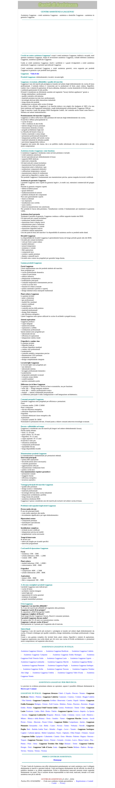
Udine (83, 708)
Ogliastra (66, 733)
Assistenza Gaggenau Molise (82, 662)
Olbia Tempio (75, 733)
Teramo (82, 693)
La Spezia (90, 711)
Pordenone (69, 708)
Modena (63, 704)
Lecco (78, 715)
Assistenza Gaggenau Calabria (82, 651)
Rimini (29, 708)
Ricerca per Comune (29, 689)
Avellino (53, 700)
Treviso (23, 751)
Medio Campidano (48, 733)
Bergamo (50, 715)
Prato (29, 744)
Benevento (61, 700)
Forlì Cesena (53, 704)
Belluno (76, 747)
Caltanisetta (48, 736)
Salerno (82, 700)
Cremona (71, 715)
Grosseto (60, 740)
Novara (59, 726)
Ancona (85, 718)
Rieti (42, 711)
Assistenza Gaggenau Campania (35, 655)
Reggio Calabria (88, 697)
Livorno (68, 740)
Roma (48, 711)
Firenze (52, 740)
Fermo (29, 722)
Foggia (59, 729)
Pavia (48, 718)
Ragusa (83, 736)
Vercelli (81, 726)
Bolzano (68, 744)
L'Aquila (67, 693)
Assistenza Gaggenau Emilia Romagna (67, 655)
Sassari (91, 733)
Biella (46, 726)
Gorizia (61, 708)
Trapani (23, 740)
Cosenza (71, 697)
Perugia (23, 747)
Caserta (69, 700)
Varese (62, 718)
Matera (31, 697)
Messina (69, 736)
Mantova (90, 715)
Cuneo (52, 726)
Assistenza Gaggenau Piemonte (33, 665)
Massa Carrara (83, 740)
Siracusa (90, 736)
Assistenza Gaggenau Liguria (80, 658)
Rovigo (90, 747)
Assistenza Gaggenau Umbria (43, 673)
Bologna (38, 704)
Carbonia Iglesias (34, 733)
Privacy (62, 783)
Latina (37, 711)
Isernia (82, 722)
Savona (24, 715)
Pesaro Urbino (47, 722)
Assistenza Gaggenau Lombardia (32, 662)
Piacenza (76, 704)
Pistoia (23, 744)
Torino (66, 726)
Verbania (74, 726)
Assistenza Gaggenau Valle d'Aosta (70, 673)
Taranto (73, 729)
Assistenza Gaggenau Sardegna (82, 665)
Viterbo (54, 711)
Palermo (76, 736)
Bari (28, 729)
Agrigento (39, 736)
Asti (40, 726)
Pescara (75, 693)
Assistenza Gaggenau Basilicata (57, 651)
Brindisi (52, 729)
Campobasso (73, 722)
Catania (56, 736)
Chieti (61, 693)
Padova (83, 747)
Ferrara (45, 704)
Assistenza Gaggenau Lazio (57, 658)
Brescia (57, 715)
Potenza (38, 697)
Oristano (85, 733)
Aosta (55, 747)
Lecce (66, 729)
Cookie (54, 783)
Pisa (91, 740)
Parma (69, 704)
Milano (23, 718)
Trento (75, 744)
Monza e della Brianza (36, 718)
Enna (62, 736)
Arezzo (46, 740)
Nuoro (58, 733)
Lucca (74, 740)
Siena (35, 744)
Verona (37, 751)
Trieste (76, 708)
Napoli (75, 700)
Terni (30, 747)
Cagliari (23, 733)
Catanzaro (62, 697)
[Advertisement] (57, 36)
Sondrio (55, 718)
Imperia (83, 711)
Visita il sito (34, 74)
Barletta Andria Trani (40, 729)
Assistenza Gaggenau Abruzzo (32, 651)
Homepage (57, 760)
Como (64, 715)
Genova (76, 711)
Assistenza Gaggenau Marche (58, 662)
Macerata (37, 722)
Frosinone (29, 711)
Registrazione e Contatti (84, 781)
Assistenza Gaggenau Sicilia (33, 669)
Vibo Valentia (26, 700)
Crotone (78, 697)
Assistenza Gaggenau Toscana (58, 669)
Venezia (30, 751)
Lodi (83, 715)
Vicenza (44, 751)
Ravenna (84, 704)
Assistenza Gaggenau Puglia (58, 665)
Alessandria (33, 726)
